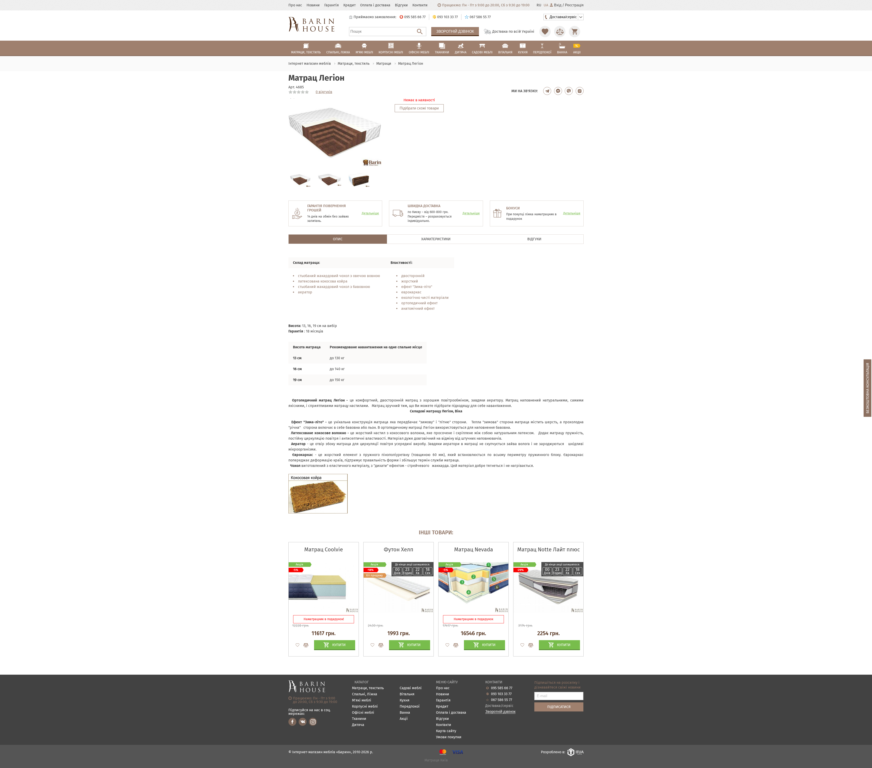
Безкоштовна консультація (867, 388)
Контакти (420, 5)
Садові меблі (411, 688)
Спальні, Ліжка (364, 694)
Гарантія (331, 5)
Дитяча (358, 725)
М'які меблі (361, 700)
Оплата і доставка (375, 5)
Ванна (405, 713)
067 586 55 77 (501, 700)
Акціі (404, 719)
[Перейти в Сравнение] (559, 31)
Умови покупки (448, 737)
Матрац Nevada (473, 549)
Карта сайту (446, 731)
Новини (313, 5)
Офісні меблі (363, 713)
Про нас (295, 5)
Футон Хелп (398, 549)
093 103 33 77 (501, 694)
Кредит (349, 5)
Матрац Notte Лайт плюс (548, 549)
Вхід (557, 5)
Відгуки (401, 5)
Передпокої (410, 707)
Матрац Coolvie (323, 549)
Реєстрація (574, 5)
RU (539, 5)
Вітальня (407, 694)
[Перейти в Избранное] (545, 31)
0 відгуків (324, 92)
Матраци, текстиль (368, 688)
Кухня (404, 700)
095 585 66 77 (501, 688)
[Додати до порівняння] (303, 645)
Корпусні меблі (365, 707)
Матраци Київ (436, 760)
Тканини (359, 719)
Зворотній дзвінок (455, 31)
